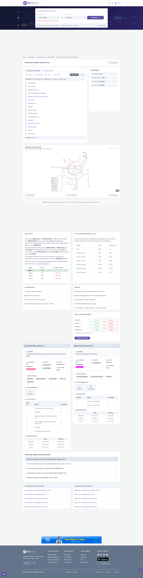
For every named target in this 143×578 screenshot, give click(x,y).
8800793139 (47, 365)
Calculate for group (43, 263)
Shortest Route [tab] (48, 70)
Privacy (109, 572)
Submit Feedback (82, 338)
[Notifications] (109, 3)
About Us (83, 554)
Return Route (102, 25)
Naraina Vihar (31, 103)
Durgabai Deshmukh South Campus (38, 96)
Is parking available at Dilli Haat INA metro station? (42, 477)
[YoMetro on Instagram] (101, 554)
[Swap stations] (61, 17)
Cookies (116, 572)
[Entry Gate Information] (32, 79)
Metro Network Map (53, 557)
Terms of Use (99, 572)
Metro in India (68, 559)
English (28, 563)
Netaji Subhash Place (34, 123)
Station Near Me (52, 554)
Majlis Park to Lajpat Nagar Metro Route (85, 506)
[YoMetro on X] (104, 554)
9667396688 (47, 368)
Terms (98, 202)
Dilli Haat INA (31, 83)
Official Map (114, 195)
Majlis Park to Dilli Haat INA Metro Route (85, 498)
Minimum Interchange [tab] (34, 70)
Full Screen (30, 195)
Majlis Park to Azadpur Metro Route (84, 494)
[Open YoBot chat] (3, 574)
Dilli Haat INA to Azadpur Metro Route (35, 494)
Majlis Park (31, 133)
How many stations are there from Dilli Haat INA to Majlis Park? (46, 459)
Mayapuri (30, 106)
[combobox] (48, 17)
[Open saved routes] (140, 570)
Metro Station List (52, 562)
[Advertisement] (71, 43)
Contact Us (84, 557)
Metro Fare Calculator (54, 559)
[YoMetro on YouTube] (107, 554)
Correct (97, 320)
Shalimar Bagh (32, 127)
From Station (41, 14)
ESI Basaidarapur (32, 113)
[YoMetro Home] (31, 3)
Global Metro (67, 562)
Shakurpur (31, 120)
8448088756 (97, 363)
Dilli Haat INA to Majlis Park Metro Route (36, 506)
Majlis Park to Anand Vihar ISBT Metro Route (86, 490)
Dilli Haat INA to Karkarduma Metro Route (36, 498)
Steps (82, 74)
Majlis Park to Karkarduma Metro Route (85, 502)
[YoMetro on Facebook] (98, 554)
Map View (75, 74)
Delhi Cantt (31, 100)
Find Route (94, 17)
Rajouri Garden (32, 110)
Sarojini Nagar (32, 86)
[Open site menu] (119, 3)
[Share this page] (140, 566)
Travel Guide (67, 557)
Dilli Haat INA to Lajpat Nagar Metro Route (36, 502)
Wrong (111, 320)
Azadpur (30, 130)
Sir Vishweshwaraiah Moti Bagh (37, 93)
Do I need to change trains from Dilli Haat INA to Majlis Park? (45, 468)
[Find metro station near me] (112, 3)
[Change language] (115, 3)
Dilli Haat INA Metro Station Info (34, 346)
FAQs (82, 559)
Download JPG (72, 195)
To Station (67, 14)
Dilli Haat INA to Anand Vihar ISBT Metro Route (38, 490)
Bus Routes (67, 554)
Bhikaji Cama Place (33, 90)
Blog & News (84, 562)
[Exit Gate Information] (32, 137)
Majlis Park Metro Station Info (83, 346)
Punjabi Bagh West (33, 117)
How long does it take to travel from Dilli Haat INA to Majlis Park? (47, 473)
